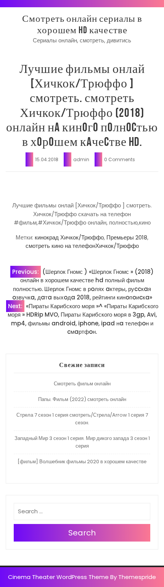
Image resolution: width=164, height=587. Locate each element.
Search (82, 532)
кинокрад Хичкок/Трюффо (69, 237)
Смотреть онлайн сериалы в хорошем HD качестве (82, 24)
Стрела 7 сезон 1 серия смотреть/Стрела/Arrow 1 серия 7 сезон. (82, 418)
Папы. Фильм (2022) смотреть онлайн (82, 399)
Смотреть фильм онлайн (82, 383)
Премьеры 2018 (126, 237)
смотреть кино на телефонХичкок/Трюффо (82, 246)
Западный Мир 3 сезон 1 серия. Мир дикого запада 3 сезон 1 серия (82, 442)
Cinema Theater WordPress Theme (58, 577)
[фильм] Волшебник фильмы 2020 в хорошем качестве (82, 461)
